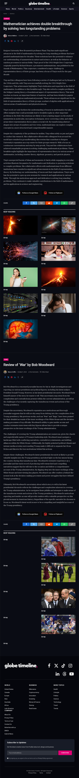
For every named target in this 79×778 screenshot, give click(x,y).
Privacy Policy (42, 758)
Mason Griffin (12, 372)
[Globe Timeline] (39, 3)
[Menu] (6, 3)
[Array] (20, 225)
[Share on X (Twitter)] (8, 41)
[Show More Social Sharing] (22, 41)
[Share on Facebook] (5, 41)
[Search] (73, 3)
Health (48, 9)
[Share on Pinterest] (11, 41)
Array (5, 238)
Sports (71, 9)
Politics (20, 9)
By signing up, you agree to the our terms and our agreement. (31, 758)
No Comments (35, 35)
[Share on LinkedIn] (14, 41)
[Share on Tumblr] (18, 41)
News (8, 9)
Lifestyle (56, 9)
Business (28, 9)
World (14, 9)
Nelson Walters (12, 35)
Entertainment (39, 9)
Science (64, 9)
